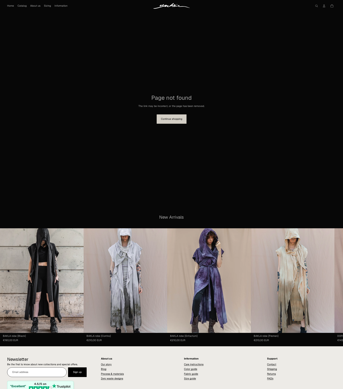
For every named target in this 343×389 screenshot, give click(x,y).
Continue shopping (171, 118)
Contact (271, 364)
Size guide (190, 378)
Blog (103, 369)
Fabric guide (191, 373)
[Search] (316, 6)
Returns (271, 373)
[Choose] (78, 327)
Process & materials (112, 373)
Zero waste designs (112, 378)
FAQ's (270, 378)
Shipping (272, 369)
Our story (106, 364)
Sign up (77, 372)
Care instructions (193, 364)
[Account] (324, 6)
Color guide (190, 369)
